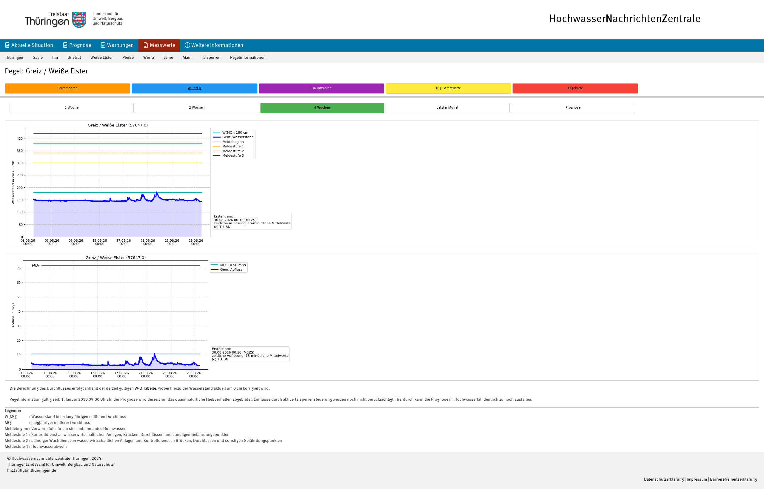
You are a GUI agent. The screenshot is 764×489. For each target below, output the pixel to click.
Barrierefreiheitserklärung (733, 479)
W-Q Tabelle (145, 388)
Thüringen (14, 57)
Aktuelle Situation (31, 45)
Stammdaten (68, 88)
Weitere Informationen (216, 45)
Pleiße (128, 57)
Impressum (697, 479)
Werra (148, 57)
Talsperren (211, 57)
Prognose (79, 45)
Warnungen (120, 45)
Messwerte (162, 45)
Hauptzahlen (322, 88)
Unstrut (74, 57)
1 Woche (71, 107)
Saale (38, 57)
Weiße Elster (101, 57)
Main (187, 57)
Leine (168, 57)
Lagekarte (575, 88)
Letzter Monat (447, 107)
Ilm (55, 57)
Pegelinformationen (248, 57)
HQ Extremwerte (448, 88)
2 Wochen (197, 107)
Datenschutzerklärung (664, 479)
